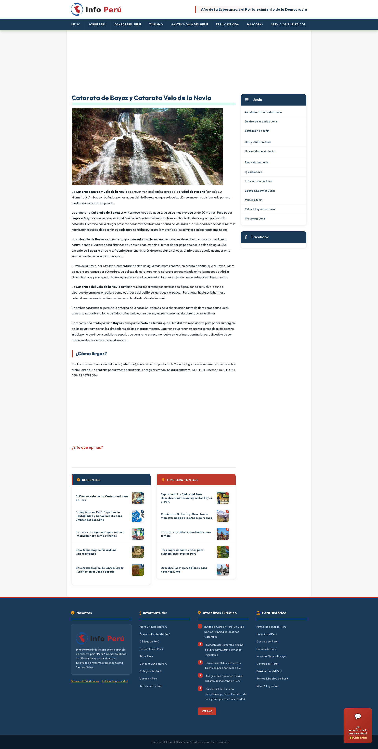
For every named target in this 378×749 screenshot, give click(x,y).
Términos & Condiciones (85, 681)
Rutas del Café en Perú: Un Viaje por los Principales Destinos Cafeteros (224, 632)
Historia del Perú (267, 634)
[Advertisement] (189, 62)
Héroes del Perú (266, 649)
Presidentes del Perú (269, 671)
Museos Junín (253, 200)
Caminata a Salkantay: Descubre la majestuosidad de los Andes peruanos (186, 516)
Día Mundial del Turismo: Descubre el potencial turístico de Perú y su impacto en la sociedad (225, 694)
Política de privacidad (115, 681)
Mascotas (255, 24)
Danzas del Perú (128, 24)
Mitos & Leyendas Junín (260, 209)
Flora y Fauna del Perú (153, 626)
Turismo (156, 24)
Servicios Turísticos (288, 24)
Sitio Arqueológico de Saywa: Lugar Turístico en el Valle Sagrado (99, 570)
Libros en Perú (149, 678)
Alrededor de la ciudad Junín (263, 112)
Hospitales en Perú (151, 649)
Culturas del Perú (267, 664)
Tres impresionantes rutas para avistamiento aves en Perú (182, 552)
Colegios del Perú (150, 671)
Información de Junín (258, 181)
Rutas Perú (146, 656)
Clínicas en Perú (149, 641)
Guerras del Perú (267, 641)
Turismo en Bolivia (151, 686)
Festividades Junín (257, 162)
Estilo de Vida (227, 24)
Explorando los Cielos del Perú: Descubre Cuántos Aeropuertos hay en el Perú (187, 498)
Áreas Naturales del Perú (155, 634)
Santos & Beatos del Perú (272, 678)
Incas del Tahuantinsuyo (271, 656)
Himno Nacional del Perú (271, 626)
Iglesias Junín (253, 172)
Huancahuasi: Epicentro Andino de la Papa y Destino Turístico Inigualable (224, 650)
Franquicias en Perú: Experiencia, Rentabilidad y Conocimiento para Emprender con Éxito (99, 516)
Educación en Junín (257, 131)
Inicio (75, 24)
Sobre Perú (97, 24)
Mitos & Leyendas (267, 686)
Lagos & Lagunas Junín (260, 190)
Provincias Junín (255, 218)
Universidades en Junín (259, 151)
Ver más (207, 711)
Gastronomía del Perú (189, 24)
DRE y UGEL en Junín (258, 142)
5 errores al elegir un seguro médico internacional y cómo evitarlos (100, 534)
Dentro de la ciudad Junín (261, 121)
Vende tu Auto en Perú (153, 664)
